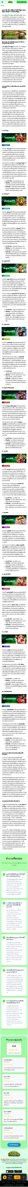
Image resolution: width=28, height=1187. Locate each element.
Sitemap (24, 1182)
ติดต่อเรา (19, 1182)
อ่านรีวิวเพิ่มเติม (14, 1145)
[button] (2, 2)
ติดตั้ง (17, 1177)
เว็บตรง (13, 1182)
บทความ (8, 1182)
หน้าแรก (3, 1182)
